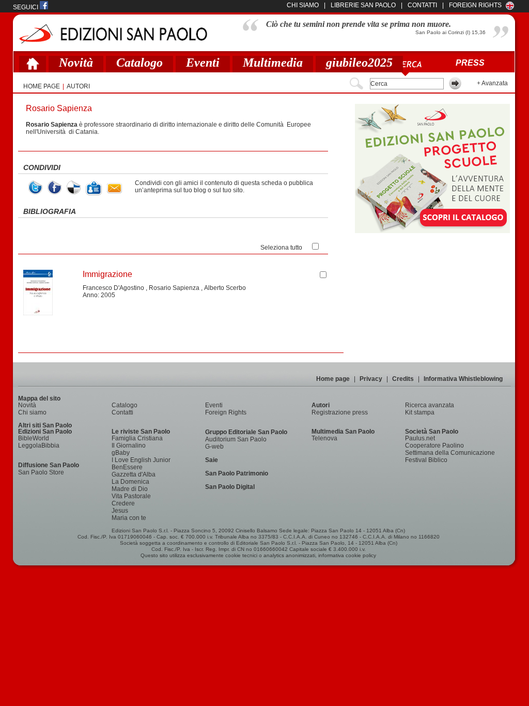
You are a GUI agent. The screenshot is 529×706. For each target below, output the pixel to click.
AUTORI (78, 86)
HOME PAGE (41, 86)
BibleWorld (33, 438)
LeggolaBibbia (38, 445)
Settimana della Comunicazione (450, 452)
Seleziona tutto (281, 247)
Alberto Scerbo (225, 287)
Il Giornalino (129, 445)
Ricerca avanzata (429, 405)
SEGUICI (26, 7)
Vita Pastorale (131, 496)
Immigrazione (107, 274)
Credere (123, 503)
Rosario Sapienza (174, 287)
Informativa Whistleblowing (463, 378)
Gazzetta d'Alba (133, 474)
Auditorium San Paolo (236, 439)
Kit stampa (419, 412)
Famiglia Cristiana (137, 438)
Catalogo (139, 62)
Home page (333, 378)
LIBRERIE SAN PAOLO (363, 5)
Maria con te (129, 517)
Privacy (371, 378)
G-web (214, 446)
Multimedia (273, 62)
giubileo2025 (359, 62)
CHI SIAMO (303, 5)
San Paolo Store (41, 472)
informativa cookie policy (347, 555)
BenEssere (127, 467)
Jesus (120, 510)
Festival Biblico (426, 460)
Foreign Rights (475, 5)
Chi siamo (32, 412)
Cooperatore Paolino (434, 445)
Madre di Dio (130, 489)
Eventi (203, 62)
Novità (76, 62)
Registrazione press (340, 412)
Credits (403, 378)
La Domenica (130, 481)
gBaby (121, 452)
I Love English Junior (141, 460)
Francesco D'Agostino (113, 287)
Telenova (324, 438)
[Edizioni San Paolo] (113, 33)
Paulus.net (420, 438)
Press (470, 62)
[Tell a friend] (114, 188)
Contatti (122, 412)
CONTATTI (422, 5)
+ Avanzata (492, 83)
